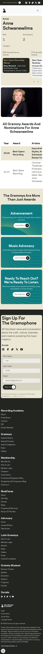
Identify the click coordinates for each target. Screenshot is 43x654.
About (3, 414)
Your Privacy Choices (8, 645)
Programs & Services (9, 508)
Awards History (7, 438)
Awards (4, 546)
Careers (4, 421)
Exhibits (4, 572)
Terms (11, 396)
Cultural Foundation (8, 559)
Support (4, 579)
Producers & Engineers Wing (12, 478)
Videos (3, 451)
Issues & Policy (7, 525)
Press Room (6, 418)
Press (3, 555)
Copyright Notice (6, 619)
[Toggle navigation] (37, 10)
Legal (3, 610)
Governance (6, 475)
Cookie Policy (5, 616)
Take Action (5, 529)
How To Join (5, 465)
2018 (7, 153)
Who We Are (5, 462)
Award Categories (8, 445)
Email (5, 376)
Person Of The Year (8, 512)
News (3, 448)
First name (7, 356)
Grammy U (5, 485)
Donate (4, 502)
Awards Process (7, 441)
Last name (7, 366)
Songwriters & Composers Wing (13, 481)
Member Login (6, 468)
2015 (7, 172)
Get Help (4, 498)
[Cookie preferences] (3, 651)
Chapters (4, 471)
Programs (5, 582)
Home (3, 522)
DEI (2, 424)
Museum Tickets (7, 569)
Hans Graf (37, 149)
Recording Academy (10, 2)
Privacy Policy (21, 396)
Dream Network (7, 428)
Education (5, 576)
